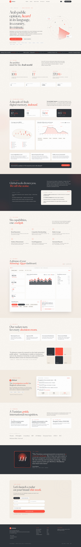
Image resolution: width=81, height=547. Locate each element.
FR (62, 1)
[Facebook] (63, 533)
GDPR (70, 543)
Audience (37, 533)
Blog (47, 531)
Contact (48, 534)
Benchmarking (38, 530)
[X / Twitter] (61, 533)
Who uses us (42, 1)
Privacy (68, 543)
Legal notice (64, 543)
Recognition (48, 1)
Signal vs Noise (36, 1)
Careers (48, 533)
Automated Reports (39, 534)
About (48, 529)
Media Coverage (38, 531)
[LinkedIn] (58, 533)
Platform (27, 1)
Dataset (31, 1)
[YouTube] (66, 533)
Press (47, 530)
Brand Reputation (38, 529)
